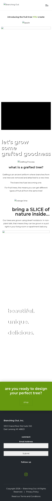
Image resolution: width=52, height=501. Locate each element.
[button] (26, 116)
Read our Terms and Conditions (26, 496)
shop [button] (26, 402)
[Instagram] (26, 474)
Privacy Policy (32, 492)
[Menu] (46, 5)
